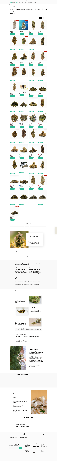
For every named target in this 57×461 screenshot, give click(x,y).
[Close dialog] (40, 223)
